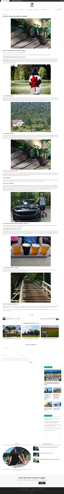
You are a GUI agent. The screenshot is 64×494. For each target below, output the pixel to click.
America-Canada (22, 9)
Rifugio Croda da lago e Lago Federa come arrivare (50, 459)
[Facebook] (60, 1)
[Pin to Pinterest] (31, 315)
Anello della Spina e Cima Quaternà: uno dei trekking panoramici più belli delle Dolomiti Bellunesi (47, 396)
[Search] (60, 9)
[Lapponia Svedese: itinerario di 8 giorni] (57, 404)
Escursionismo (36, 9)
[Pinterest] (62, 1)
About (8, 9)
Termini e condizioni (40, 488)
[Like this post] (29, 315)
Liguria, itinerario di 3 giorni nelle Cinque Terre (49, 447)
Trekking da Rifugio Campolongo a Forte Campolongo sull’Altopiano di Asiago (52, 383)
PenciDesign (42, 490)
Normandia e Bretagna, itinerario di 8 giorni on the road (48, 409)
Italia (12, 9)
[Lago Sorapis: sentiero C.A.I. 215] (36, 455)
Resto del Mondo (29, 9)
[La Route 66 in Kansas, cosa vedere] (12, 331)
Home (4, 9)
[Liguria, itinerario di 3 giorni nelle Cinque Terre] (36, 449)
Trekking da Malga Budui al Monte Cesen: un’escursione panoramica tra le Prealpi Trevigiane (57, 396)
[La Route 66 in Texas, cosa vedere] (50, 331)
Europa (16, 9)
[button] (10, 1)
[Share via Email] (32, 315)
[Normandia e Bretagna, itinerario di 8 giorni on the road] (48, 404)
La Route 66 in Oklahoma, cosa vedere (30, 338)
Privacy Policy (26, 488)
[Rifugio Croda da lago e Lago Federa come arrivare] (36, 461)
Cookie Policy (34, 488)
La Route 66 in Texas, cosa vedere (49, 338)
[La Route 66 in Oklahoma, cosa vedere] (31, 331)
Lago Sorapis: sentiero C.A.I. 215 (46, 453)
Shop (50, 9)
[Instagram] (61, 1)
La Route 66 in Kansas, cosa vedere (12, 338)
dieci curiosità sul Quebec (26, 54)
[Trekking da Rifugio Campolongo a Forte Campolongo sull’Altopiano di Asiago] (52, 375)
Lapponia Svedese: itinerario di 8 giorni (56, 409)
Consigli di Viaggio (43, 9)
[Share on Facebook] (30, 315)
